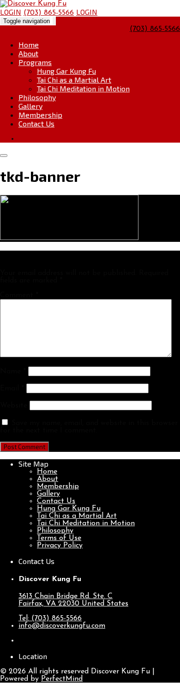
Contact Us (36, 123)
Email (12, 388)
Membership (40, 114)
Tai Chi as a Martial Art (74, 79)
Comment (19, 295)
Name (13, 371)
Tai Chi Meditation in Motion (83, 88)
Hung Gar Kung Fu (66, 70)
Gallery (30, 106)
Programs (35, 62)
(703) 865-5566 (49, 13)
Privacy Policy (60, 545)
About (28, 53)
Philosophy (37, 97)
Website (13, 405)
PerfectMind (62, 679)
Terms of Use (59, 538)
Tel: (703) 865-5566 (50, 618)
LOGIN (10, 11)
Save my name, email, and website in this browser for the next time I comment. (89, 427)
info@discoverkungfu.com (61, 626)
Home (28, 44)
